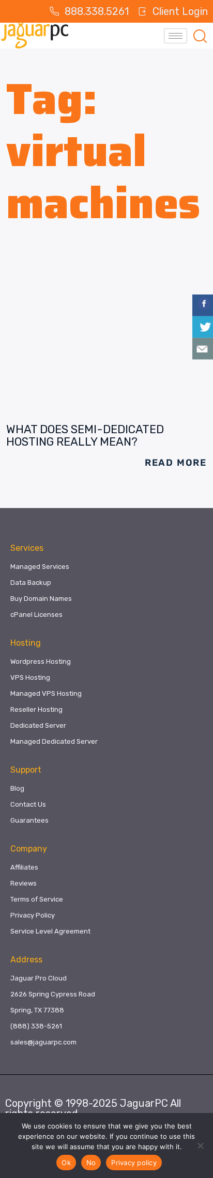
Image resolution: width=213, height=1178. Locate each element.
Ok (66, 1162)
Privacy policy (134, 1162)
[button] (200, 35)
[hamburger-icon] (175, 35)
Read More (176, 463)
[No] (200, 1145)
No (91, 1162)
